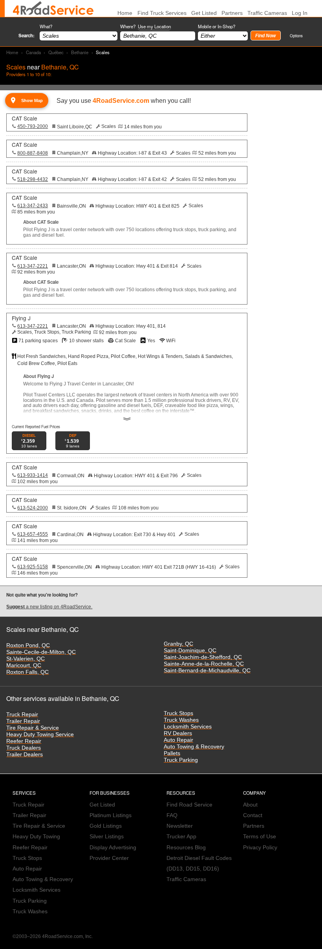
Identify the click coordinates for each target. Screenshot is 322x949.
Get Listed (204, 13)
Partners (232, 13)
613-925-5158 (32, 566)
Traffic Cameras (267, 13)
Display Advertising (113, 847)
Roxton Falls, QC (27, 672)
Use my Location (154, 26)
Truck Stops (178, 713)
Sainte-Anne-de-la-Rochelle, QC (204, 664)
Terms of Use (259, 837)
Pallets (172, 753)
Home (12, 52)
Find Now (265, 35)
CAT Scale (24, 118)
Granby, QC (178, 644)
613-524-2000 (32, 508)
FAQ (171, 815)
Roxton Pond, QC (28, 645)
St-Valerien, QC (25, 659)
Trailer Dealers (24, 754)
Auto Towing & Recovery (194, 747)
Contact (252, 815)
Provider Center (109, 858)
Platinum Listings (111, 815)
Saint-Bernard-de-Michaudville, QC (207, 670)
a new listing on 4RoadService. (49, 606)
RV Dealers (178, 733)
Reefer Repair (23, 741)
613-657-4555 (32, 534)
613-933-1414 (32, 475)
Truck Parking (181, 760)
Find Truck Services (162, 13)
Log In (299, 13)
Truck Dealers (23, 748)
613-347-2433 (32, 205)
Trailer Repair (23, 721)
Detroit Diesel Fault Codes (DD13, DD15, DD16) (199, 863)
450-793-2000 (32, 126)
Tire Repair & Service (32, 728)
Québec (56, 52)
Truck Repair (22, 714)
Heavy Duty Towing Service (40, 734)
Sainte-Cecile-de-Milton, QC (41, 652)
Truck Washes (181, 720)
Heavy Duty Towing (36, 837)
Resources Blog (186, 847)
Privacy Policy (260, 847)
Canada (33, 52)
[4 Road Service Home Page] (53, 8)
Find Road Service (189, 805)
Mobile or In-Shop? (216, 26)
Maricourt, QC (23, 665)
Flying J (21, 318)
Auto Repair (178, 740)
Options (296, 35)
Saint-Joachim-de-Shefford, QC (203, 657)
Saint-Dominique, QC (190, 650)
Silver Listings (107, 837)
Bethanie (79, 52)
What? (46, 26)
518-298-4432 (32, 179)
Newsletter (179, 826)
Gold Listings (106, 826)
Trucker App (181, 837)
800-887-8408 (32, 153)
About (250, 805)
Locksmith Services (188, 727)
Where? (145, 26)
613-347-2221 (32, 266)
